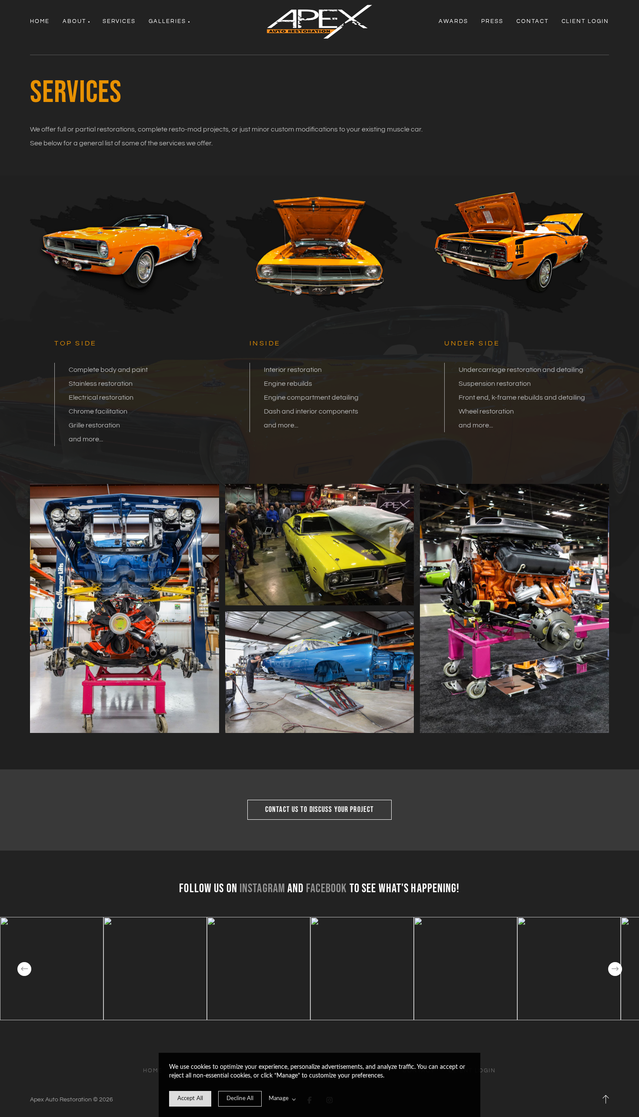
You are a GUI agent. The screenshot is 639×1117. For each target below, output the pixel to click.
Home (40, 21)
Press (492, 21)
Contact (532, 21)
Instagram (262, 888)
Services (119, 21)
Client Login (585, 21)
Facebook (326, 888)
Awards (453, 21)
